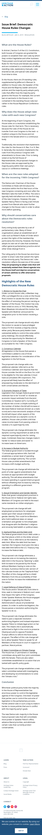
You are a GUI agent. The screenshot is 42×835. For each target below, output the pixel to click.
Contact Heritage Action (11, 791)
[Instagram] (15, 806)
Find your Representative (30, 764)
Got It (21, 831)
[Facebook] (8, 806)
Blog (6, 16)
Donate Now (27, 771)
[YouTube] (12, 806)
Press (5, 767)
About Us (6, 782)
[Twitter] (5, 806)
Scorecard (26, 767)
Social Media (8, 794)
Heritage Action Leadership (8, 786)
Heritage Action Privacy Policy (30, 786)
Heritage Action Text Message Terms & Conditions (29, 792)
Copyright (26, 782)
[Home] (7, 4)
